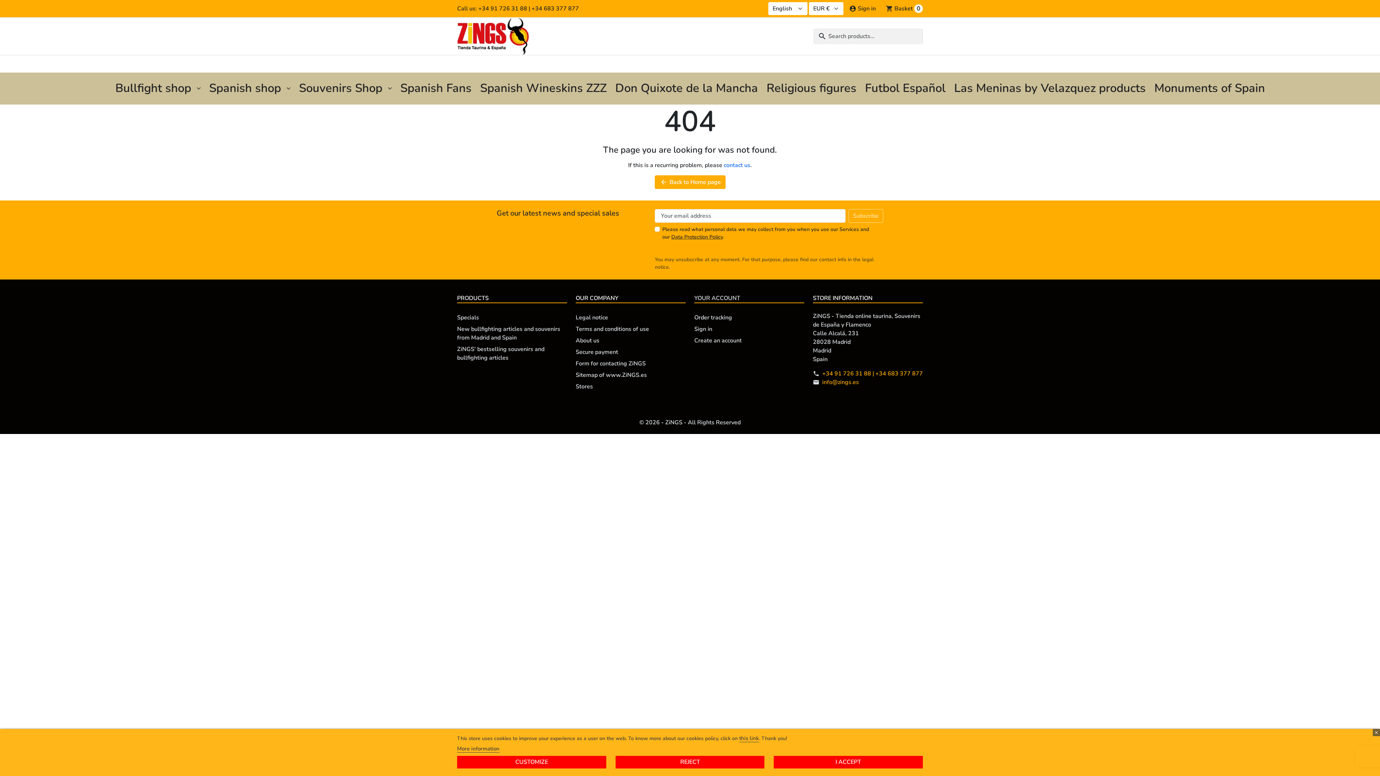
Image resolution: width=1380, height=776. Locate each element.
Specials (468, 318)
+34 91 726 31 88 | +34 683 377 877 (872, 374)
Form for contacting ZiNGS (611, 364)
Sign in (703, 329)
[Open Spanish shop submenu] (288, 89)
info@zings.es (840, 382)
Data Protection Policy (697, 237)
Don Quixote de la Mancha (686, 88)
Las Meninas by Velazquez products (1050, 88)
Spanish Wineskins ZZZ (543, 88)
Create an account (718, 341)
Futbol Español (905, 88)
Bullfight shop (153, 88)
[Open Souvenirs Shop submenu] (390, 89)
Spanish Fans (436, 88)
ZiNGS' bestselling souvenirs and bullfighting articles (500, 353)
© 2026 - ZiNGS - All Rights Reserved (690, 422)
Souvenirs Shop (340, 88)
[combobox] (868, 36)
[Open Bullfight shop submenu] (198, 89)
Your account (717, 298)
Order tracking (713, 318)
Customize (531, 762)
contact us (737, 165)
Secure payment (597, 352)
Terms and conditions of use (612, 329)
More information (478, 748)
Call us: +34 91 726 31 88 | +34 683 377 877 (518, 9)
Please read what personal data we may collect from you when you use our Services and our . (765, 233)
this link (749, 738)
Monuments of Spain (1209, 88)
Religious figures (811, 88)
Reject (690, 762)
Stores (584, 387)
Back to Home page (690, 182)
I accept (848, 762)
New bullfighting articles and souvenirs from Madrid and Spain (508, 333)
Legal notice (592, 318)
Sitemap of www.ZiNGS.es (611, 375)
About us (587, 341)
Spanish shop (245, 88)
